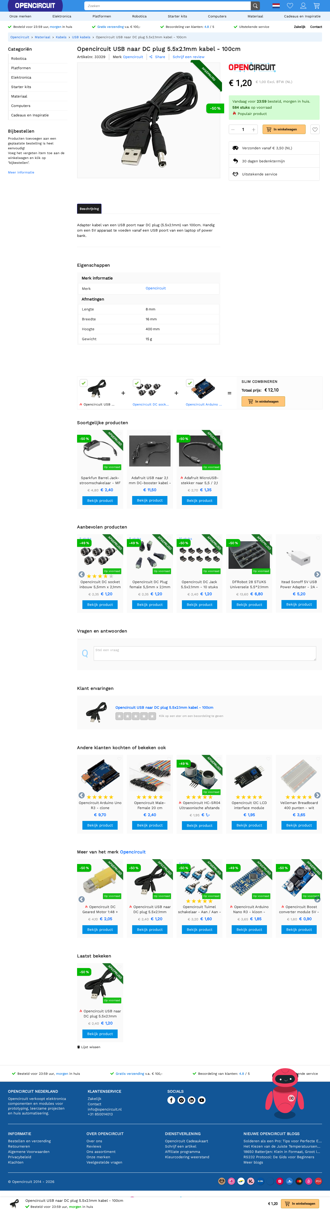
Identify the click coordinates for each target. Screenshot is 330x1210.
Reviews (93, 1146)
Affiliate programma (182, 1152)
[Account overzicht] (299, 6)
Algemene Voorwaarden (29, 1152)
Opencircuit (156, 288)
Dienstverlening (183, 1133)
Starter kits (177, 16)
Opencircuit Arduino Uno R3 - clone (204, 404)
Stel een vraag (107, 650)
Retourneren (19, 1146)
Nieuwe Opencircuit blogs (272, 1133)
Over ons (94, 1141)
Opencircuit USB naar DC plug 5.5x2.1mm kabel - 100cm (164, 707)
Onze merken (20, 16)
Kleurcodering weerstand (187, 1157)
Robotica (139, 16)
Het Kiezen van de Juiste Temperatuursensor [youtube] (283, 1146)
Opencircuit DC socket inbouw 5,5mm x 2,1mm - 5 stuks (151, 404)
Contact (316, 27)
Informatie (19, 1133)
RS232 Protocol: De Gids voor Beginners (279, 1157)
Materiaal (255, 16)
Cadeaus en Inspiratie (302, 16)
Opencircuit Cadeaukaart (186, 1141)
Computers (217, 16)
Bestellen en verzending (29, 1141)
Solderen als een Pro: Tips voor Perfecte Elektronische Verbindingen (283, 1141)
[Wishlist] (286, 6)
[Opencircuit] (35, 6)
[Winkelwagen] (313, 6)
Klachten (15, 1162)
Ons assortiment (100, 1152)
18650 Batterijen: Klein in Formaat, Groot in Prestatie (283, 1152)
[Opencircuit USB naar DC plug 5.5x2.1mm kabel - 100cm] (96, 712)
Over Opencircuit (105, 1133)
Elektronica (61, 16)
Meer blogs (253, 1162)
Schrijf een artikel (180, 1146)
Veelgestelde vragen (104, 1162)
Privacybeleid (19, 1157)
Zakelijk (299, 27)
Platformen (102, 16)
